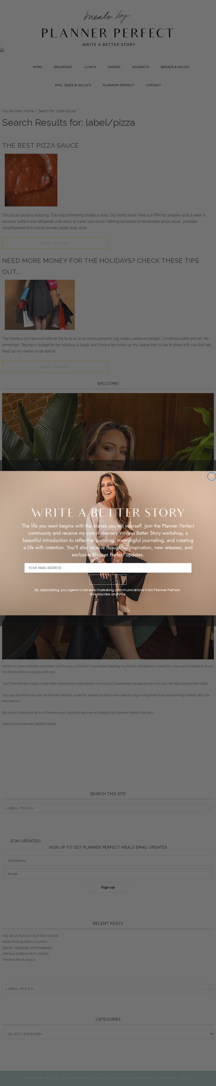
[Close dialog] (211, 476)
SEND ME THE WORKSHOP (107, 580)
